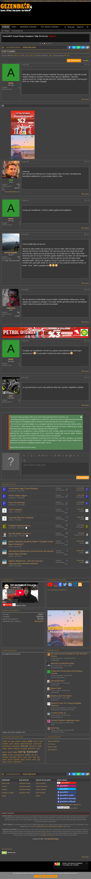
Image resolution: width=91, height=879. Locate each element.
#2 (88, 162)
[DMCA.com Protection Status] (9, 853)
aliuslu (18, 55)
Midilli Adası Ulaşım (17, 495)
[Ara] (87, 27)
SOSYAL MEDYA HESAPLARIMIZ (67, 1)
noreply (10, 512)
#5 (88, 289)
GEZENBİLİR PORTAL (23, 1)
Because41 (39, 621)
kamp (22, 751)
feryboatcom (12, 491)
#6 (88, 341)
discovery (33, 746)
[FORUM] (3, 47)
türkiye (28, 759)
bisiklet (5, 744)
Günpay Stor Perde (52, 746)
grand (10, 752)
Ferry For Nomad (16, 502)
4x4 (9, 741)
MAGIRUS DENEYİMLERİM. (62, 663)
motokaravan (19, 755)
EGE (52, 725)
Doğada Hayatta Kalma (19, 525)
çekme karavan (26, 744)
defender (24, 746)
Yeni (13, 27)
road (25, 757)
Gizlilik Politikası (41, 789)
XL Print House (51, 744)
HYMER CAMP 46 (58, 713)
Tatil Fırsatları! (15, 509)
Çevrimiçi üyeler (9, 650)
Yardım (38, 796)
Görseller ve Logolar (8, 793)
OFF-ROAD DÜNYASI (50, 27)
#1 (88, 64)
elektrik (16, 748)
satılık (4, 759)
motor (27, 755)
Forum (5, 27)
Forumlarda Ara (17, 31)
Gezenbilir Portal (24, 793)
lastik (4, 755)
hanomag (55, 728)
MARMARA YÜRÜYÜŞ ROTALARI (62, 710)
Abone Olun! (74, 808)
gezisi (4, 752)
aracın (36, 741)
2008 (4, 741)
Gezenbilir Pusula (24, 783)
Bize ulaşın (85, 857)
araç (30, 741)
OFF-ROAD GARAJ (58, 732)
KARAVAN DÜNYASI (28, 27)
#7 (88, 377)
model (10, 755)
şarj (38, 757)
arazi (41, 741)
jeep (15, 752)
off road (34, 755)
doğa (4, 748)
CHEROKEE (55, 660)
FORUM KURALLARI (84, 1)
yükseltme (17, 762)
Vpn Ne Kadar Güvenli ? (19, 533)
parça (19, 757)
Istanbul (17, 188)
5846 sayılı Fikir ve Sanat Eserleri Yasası (49, 826)
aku (12, 741)
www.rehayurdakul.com (12, 192)
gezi (38, 748)
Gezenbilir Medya (24, 789)
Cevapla (86, 99)
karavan (32, 751)
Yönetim (4, 786)
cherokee (15, 746)
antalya (24, 741)
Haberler (4, 789)
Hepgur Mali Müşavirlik (53, 741)
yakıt (4, 762)
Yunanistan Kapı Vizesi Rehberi (23, 488)
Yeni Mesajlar (5, 31)
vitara (34, 759)
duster (10, 748)
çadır (11, 744)
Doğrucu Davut (13, 536)
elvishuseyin (12, 528)
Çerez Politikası (40, 793)
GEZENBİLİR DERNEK (36, 1)
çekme (16, 744)
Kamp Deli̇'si (56, 688)
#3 (88, 200)
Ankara (17, 316)
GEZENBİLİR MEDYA (51, 1)
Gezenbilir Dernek (25, 786)
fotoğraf (23, 748)
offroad (5, 757)
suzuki (10, 759)
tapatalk (16, 759)
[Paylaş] (85, 64)
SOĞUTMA (54, 700)
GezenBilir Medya (53, 839)
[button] (17, 27)
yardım (9, 762)
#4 (88, 234)
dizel (39, 746)
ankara (17, 741)
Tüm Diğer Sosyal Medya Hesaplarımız (69, 804)
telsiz (23, 759)
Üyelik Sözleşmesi (41, 786)
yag (38, 759)
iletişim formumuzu (48, 835)
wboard (10, 546)
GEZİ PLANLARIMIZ (58, 677)
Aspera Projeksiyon (52, 749)
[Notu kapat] (87, 864)
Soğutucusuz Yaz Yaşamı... (62, 696)
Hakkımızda (5, 783)
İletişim (4, 796)
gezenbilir (31, 748)
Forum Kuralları (41, 783)
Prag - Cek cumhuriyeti (12, 260)
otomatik (12, 757)
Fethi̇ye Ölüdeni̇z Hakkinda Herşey (65, 720)
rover (30, 757)
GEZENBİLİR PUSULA (9, 1)
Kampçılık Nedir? (58, 681)
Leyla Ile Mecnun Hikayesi (20, 517)
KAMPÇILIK (55, 685)
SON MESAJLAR (53, 650)
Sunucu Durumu (7, 849)
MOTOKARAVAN (57, 668)
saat (34, 757)
